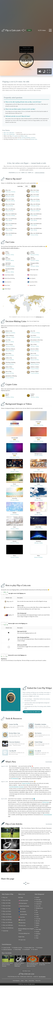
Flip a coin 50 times (7, 914)
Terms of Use (37, 980)
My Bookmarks (14, 778)
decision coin (24, 325)
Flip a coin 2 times (7, 900)
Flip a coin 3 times (7, 903)
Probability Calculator (17, 947)
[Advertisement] (26, 150)
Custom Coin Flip (26, 783)
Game (29, 30)
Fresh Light (38, 899)
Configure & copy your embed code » (32, 711)
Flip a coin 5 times (7, 908)
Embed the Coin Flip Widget (39, 688)
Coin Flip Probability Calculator (16, 786)
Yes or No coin (20, 139)
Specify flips (20, 186)
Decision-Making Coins (15, 321)
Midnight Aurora (39, 908)
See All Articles (49, 823)
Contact (22, 980)
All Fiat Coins (38, 316)
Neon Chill (38, 906)
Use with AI (35, 949)
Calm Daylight (39, 901)
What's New (10, 762)
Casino (37, 916)
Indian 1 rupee (24, 136)
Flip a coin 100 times (7, 916)
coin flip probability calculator (28, 137)
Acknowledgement (47, 814)
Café (37, 912)
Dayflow (37, 897)
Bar (36, 910)
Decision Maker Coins (29, 947)
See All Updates (49, 761)
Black (37, 935)
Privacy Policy (31, 980)
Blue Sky (38, 920)
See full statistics (42, 976)
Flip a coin (5, 897)
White (37, 937)
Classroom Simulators (7, 949)
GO (33, 186)
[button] (25, 30)
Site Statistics (40, 947)
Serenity (37, 931)
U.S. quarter (15, 136)
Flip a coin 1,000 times (9, 132)
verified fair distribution (39, 172)
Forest (37, 914)
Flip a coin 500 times (7, 919)
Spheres (37, 925)
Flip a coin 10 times (7, 911)
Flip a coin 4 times (7, 905)
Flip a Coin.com (11, 30)
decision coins (33, 139)
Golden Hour (38, 903)
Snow (37, 927)
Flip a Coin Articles (13, 824)
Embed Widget (18, 949)
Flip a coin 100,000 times (8, 927)
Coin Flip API (27, 949)
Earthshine (38, 933)
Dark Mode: (26, 970)
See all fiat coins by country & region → (10, 248)
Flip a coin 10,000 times (9, 134)
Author (26, 980)
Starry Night (38, 929)
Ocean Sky (38, 918)
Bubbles (37, 923)
